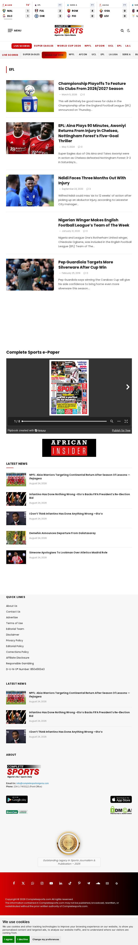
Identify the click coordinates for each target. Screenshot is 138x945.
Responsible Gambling (20, 663)
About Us (11, 606)
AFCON (100, 45)
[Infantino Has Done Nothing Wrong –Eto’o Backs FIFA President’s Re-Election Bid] (16, 499)
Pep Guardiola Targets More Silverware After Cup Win (85, 265)
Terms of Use (14, 623)
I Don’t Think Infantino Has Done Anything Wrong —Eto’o (66, 513)
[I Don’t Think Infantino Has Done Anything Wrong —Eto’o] (16, 518)
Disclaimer (12, 634)
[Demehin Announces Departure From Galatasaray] (16, 538)
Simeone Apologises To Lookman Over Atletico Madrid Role (68, 552)
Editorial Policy (15, 646)
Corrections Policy (17, 652)
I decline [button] (22, 939)
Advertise (12, 617)
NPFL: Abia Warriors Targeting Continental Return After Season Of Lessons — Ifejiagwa (79, 476)
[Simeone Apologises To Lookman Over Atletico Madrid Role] (16, 557)
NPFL (88, 45)
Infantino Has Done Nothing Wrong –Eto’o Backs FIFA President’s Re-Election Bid (79, 496)
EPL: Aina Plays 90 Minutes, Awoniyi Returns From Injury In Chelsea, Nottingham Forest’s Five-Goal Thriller (92, 133)
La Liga (130, 45)
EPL (119, 45)
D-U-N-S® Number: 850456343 (25, 669)
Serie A (126, 54)
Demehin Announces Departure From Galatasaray (62, 533)
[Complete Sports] (69, 30)
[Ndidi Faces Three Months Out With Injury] (30, 190)
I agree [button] (8, 939)
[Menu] (15, 30)
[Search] (122, 30)
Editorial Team (15, 629)
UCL (111, 45)
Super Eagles (44, 45)
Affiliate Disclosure (17, 657)
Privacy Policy (14, 640)
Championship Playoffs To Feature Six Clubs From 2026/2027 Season (92, 86)
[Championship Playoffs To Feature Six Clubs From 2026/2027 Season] (30, 96)
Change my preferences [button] (46, 939)
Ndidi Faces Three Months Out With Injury (92, 180)
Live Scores (22, 46)
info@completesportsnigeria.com (33, 783)
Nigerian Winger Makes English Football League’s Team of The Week (94, 223)
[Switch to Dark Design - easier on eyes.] (128, 30)
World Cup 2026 (69, 45)
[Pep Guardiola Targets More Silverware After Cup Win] (30, 275)
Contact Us (13, 611)
